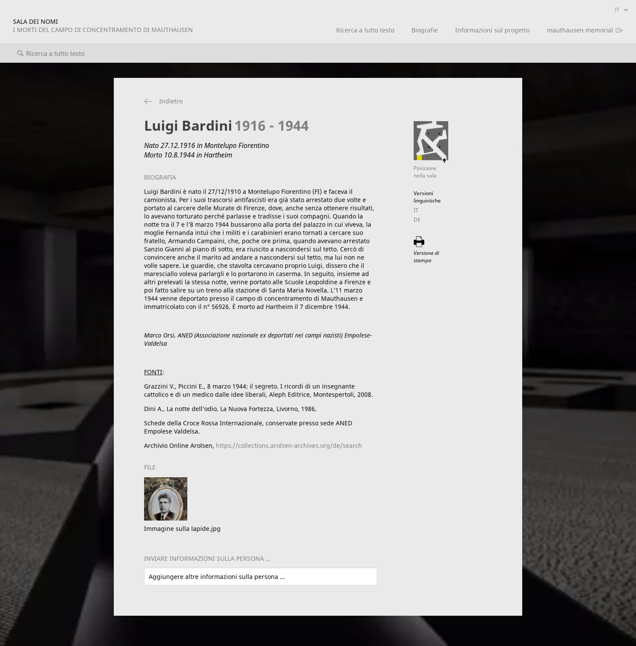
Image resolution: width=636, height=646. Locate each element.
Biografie (424, 30)
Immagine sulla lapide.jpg (182, 528)
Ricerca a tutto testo (365, 30)
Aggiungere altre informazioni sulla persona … (217, 576)
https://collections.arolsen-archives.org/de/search (289, 445)
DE (417, 219)
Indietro (171, 101)
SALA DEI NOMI (103, 25)
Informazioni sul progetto (492, 30)
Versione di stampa (426, 256)
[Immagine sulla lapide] (165, 518)
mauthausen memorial (580, 30)
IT (416, 210)
